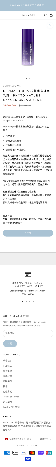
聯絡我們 (7, 376)
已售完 (28, 233)
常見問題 (7, 401)
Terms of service (11, 396)
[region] (28, 283)
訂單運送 (7, 365)
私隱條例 (7, 381)
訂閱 (10, 343)
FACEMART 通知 (11, 407)
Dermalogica (12, 86)
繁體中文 (44, 439)
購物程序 (7, 360)
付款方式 (7, 391)
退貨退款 (7, 371)
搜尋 (5, 386)
